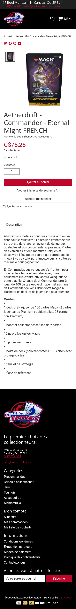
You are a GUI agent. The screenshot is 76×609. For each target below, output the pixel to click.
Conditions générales (18, 541)
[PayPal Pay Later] (31, 603)
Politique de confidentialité (22, 557)
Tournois (10, 492)
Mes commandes (16, 522)
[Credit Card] (18, 603)
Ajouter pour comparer (20, 206)
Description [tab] (14, 224)
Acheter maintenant (38, 199)
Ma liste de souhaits (18, 527)
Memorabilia (12, 503)
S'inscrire (10, 517)
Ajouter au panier (38, 182)
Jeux (7, 487)
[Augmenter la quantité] (15, 171)
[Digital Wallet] (40, 603)
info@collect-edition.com (42, 6)
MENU (68, 19)
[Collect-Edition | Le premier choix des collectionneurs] (16, 19)
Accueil (8, 36)
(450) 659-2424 (12, 456)
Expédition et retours (18, 547)
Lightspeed (65, 597)
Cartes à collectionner (19, 482)
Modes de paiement (17, 552)
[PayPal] (25, 603)
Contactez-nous (15, 562)
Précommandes (15, 477)
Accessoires (12, 498)
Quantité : (9, 164)
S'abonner (59, 578)
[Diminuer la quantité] (7, 171)
